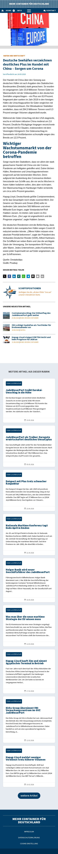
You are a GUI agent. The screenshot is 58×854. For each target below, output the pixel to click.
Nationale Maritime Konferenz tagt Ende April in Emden (29, 534)
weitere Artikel (29, 795)
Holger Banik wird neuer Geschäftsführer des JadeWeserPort (29, 580)
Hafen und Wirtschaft (14, 56)
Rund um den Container (29, 318)
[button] (4, 276)
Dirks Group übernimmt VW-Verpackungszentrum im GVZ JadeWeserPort (29, 719)
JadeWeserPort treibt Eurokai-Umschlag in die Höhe (29, 401)
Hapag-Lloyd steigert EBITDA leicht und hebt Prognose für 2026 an (31, 338)
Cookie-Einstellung (29, 843)
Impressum (29, 831)
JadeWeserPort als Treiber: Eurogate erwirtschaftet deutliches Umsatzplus (29, 446)
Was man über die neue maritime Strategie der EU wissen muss (29, 625)
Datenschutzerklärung (29, 837)
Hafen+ (23, 330)
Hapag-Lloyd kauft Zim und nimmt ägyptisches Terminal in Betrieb (29, 671)
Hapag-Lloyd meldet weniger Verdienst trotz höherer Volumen (29, 766)
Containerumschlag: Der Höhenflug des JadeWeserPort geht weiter (31, 314)
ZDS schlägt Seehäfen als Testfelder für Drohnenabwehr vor (31, 326)
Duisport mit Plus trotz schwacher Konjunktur (29, 490)
